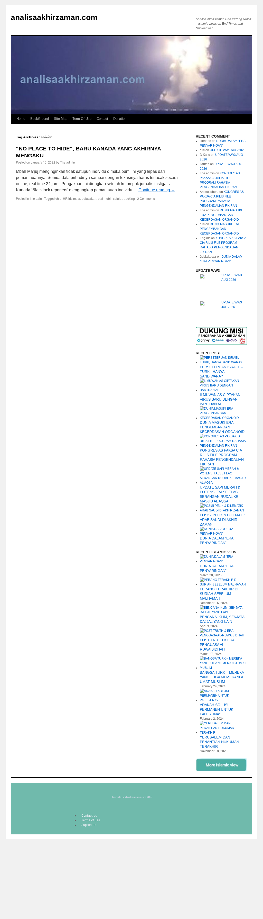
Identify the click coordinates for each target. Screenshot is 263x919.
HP (65, 198)
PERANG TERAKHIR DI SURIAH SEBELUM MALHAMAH (219, 593)
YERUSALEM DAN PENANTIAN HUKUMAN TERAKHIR (219, 742)
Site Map (60, 119)
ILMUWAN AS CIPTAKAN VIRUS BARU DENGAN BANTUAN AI (220, 399)
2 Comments (146, 198)
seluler (117, 198)
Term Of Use (81, 119)
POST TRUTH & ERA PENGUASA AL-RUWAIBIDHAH (217, 644)
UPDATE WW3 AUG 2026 (228, 150)
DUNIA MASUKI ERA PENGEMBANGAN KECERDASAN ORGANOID (221, 215)
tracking (129, 198)
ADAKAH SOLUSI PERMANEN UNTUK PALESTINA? (216, 709)
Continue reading (156, 190)
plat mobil (104, 198)
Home (20, 119)
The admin (67, 162)
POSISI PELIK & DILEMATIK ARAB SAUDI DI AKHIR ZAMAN (223, 519)
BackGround (39, 119)
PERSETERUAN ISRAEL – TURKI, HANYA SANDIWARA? (221, 371)
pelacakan (89, 198)
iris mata (74, 198)
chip (58, 198)
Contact (102, 119)
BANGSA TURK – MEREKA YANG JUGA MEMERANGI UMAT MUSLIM (222, 677)
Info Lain (36, 198)
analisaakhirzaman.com (54, 17)
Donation (119, 119)
